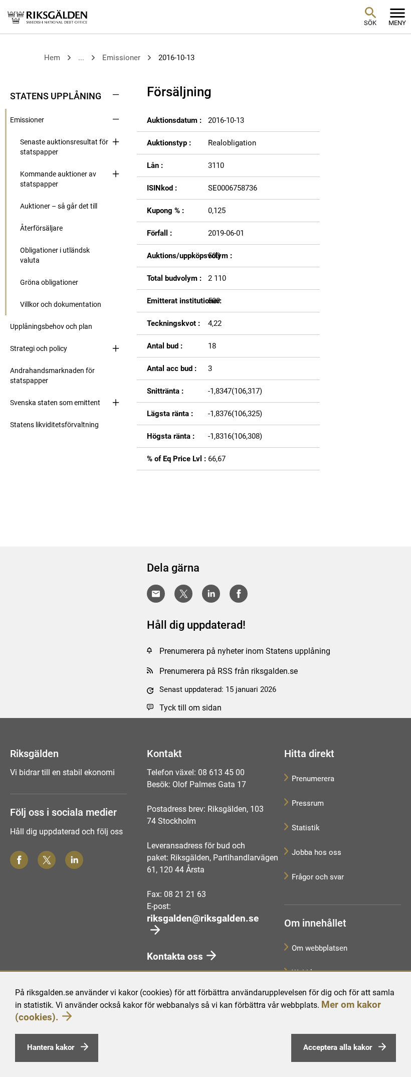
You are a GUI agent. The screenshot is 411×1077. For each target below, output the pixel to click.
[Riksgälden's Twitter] (47, 860)
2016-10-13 (176, 57)
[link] (48, 16)
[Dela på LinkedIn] (211, 594)
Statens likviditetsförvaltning (54, 425)
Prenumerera (313, 778)
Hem (52, 57)
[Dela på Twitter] (183, 594)
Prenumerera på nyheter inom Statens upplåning (244, 651)
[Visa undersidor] (116, 95)
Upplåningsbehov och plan (51, 326)
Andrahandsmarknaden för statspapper (52, 376)
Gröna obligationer (49, 282)
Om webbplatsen (319, 948)
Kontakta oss (175, 956)
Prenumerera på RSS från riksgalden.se (228, 671)
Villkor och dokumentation (60, 304)
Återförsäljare (41, 228)
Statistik (306, 827)
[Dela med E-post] (156, 594)
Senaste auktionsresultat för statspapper (64, 147)
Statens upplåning (55, 96)
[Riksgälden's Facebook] (19, 860)
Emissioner (121, 57)
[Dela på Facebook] (239, 594)
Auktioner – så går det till (58, 206)
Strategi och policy (38, 348)
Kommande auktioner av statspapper (58, 179)
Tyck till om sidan (190, 707)
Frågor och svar (318, 876)
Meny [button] (397, 23)
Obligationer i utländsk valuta (55, 255)
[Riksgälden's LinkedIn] (74, 860)
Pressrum (308, 803)
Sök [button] (370, 23)
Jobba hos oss (316, 852)
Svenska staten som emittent (55, 403)
